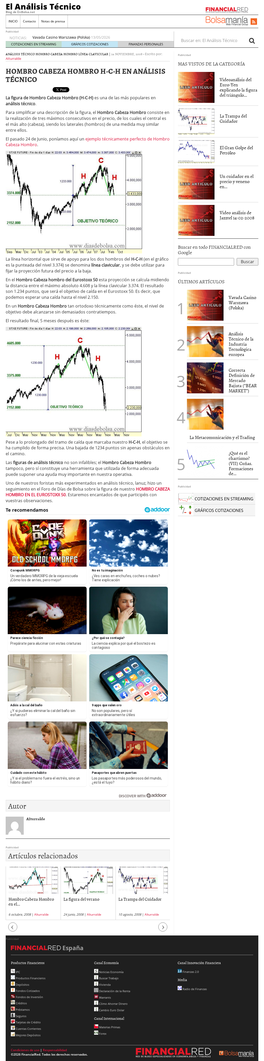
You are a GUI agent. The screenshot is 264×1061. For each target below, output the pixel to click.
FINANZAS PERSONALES (146, 44)
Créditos (21, 1003)
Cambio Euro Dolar (111, 1010)
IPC (17, 972)
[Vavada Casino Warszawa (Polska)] (205, 305)
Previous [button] (13, 930)
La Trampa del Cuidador (85, 899)
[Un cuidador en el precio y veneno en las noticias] (196, 183)
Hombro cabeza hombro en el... (142, 901)
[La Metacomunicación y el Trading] (205, 414)
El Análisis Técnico (43, 6)
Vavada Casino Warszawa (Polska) (242, 302)
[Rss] (253, 22)
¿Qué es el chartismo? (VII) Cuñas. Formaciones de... (241, 463)
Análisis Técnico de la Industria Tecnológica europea (77, 37)
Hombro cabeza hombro (57, 53)
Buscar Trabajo (108, 978)
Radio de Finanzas (194, 989)
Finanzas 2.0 (190, 972)
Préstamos (22, 1010)
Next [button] (163, 930)
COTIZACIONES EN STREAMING (33, 44)
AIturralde (13, 58)
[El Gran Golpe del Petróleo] (196, 151)
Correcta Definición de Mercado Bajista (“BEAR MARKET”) (243, 380)
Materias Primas (109, 1027)
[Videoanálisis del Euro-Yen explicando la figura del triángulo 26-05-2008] (196, 87)
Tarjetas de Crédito (28, 1022)
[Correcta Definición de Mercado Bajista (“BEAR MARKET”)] (205, 377)
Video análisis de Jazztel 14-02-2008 (237, 215)
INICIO (13, 21)
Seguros (20, 1016)
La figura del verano (26, 899)
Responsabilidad (55, 1050)
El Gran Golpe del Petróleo (236, 150)
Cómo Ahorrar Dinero (113, 1004)
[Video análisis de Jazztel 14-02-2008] (196, 220)
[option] (98, 37)
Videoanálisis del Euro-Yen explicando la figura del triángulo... (238, 87)
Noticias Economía (110, 972)
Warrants (104, 997)
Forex (102, 1033)
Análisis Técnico (20, 53)
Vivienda (104, 985)
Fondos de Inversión (29, 997)
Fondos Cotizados (27, 991)
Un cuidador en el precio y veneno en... (236, 181)
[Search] (251, 40)
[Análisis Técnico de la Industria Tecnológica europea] (205, 341)
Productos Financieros (30, 978)
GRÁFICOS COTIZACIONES (90, 44)
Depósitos (22, 985)
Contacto (29, 21)
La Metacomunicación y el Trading (222, 437)
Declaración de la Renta (114, 991)
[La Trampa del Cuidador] (196, 121)
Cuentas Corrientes (28, 1029)
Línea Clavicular (93, 53)
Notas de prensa (53, 21)
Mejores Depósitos (27, 1035)
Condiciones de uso (25, 1050)
